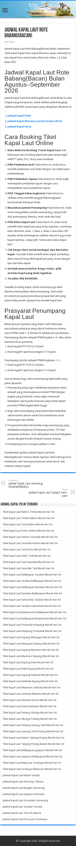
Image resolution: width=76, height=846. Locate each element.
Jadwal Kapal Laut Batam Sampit (21, 775)
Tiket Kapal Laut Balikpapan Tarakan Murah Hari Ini (31, 574)
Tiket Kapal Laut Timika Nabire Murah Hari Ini (28, 518)
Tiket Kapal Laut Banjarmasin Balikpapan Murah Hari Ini (34, 612)
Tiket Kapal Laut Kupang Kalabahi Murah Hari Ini (30, 674)
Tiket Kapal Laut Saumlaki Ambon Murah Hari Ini (30, 543)
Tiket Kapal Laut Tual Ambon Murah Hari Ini (27, 524)
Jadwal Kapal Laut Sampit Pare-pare (48, 492)
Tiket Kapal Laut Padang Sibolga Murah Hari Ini (29, 712)
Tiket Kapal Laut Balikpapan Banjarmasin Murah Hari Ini (34, 618)
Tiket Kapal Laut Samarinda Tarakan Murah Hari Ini (31, 599)
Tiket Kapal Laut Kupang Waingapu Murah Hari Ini (31, 637)
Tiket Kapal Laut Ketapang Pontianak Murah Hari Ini (31, 631)
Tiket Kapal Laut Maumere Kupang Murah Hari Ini (30, 656)
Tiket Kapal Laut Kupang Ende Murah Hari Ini (28, 662)
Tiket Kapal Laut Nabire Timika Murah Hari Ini (28, 511)
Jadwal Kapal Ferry (19, 126)
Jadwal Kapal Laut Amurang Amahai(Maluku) (26, 483)
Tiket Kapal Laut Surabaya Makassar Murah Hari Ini (31, 769)
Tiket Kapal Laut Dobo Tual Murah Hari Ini (26, 555)
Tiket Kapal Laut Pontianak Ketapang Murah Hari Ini (31, 624)
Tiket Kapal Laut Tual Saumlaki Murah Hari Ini (28, 562)
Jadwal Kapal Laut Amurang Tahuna (22, 781)
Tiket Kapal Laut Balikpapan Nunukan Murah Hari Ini (32, 587)
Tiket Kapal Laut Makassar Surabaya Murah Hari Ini (31, 762)
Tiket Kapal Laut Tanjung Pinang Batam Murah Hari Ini (33, 743)
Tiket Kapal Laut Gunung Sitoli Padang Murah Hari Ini (32, 731)
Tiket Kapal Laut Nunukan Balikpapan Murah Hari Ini (32, 593)
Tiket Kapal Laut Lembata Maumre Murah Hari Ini (30, 693)
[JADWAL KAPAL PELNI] (38, 9)
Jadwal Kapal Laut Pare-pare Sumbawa (24, 819)
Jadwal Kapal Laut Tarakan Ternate (22, 806)
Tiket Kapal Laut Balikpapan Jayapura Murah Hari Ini (32, 750)
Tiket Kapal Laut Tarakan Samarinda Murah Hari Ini (31, 605)
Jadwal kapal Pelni (19, 115)
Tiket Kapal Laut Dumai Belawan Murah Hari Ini (29, 706)
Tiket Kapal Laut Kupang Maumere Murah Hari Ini (30, 649)
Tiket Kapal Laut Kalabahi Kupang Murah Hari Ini (30, 681)
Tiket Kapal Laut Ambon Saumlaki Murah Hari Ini (30, 536)
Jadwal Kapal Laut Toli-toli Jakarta (21, 812)
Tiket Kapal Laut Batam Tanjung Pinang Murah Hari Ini (33, 737)
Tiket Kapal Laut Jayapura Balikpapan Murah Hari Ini (32, 756)
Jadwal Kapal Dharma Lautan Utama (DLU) (34, 121)
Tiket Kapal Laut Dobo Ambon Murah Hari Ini (28, 530)
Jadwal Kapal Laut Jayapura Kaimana (23, 794)
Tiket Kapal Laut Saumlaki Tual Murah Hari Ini (28, 568)
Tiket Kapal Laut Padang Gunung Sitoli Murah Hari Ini (32, 725)
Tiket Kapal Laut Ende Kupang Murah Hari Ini (28, 668)
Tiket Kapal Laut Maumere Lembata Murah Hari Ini (31, 687)
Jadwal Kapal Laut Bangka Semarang (23, 787)
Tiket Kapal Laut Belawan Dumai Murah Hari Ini (29, 700)
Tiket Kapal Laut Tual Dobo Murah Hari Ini (26, 549)
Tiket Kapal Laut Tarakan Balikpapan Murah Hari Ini (31, 580)
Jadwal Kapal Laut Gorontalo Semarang (25, 800)
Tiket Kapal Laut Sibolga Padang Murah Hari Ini (29, 718)
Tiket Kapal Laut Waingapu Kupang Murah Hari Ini (31, 643)
